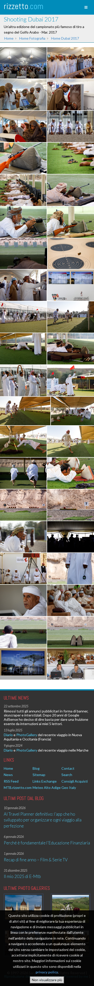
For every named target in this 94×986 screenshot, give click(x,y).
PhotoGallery (26, 735)
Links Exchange (45, 781)
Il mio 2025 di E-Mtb (22, 876)
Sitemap (39, 774)
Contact (67, 768)
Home (9, 38)
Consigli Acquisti (74, 781)
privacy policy (47, 972)
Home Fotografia (32, 38)
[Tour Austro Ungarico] (23, 907)
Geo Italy (68, 787)
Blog (36, 768)
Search (66, 774)
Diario (8, 735)
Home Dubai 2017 (65, 38)
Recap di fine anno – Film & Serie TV (36, 859)
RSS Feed (11, 781)
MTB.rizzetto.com (18, 787)
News (8, 774)
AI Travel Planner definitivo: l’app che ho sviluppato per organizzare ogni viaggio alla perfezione (42, 820)
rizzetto (23, 6)
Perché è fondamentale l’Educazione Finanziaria (47, 842)
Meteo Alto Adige (47, 787)
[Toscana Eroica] (70, 909)
